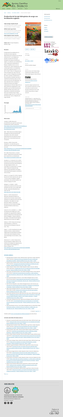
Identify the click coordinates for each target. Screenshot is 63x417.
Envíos (13, 8)
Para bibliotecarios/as (48, 20)
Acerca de (20, 8)
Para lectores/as (47, 16)
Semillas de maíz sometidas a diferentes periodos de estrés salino (23, 365)
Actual (3, 8)
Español (45, 29)
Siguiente (37, 311)
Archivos (8, 8)
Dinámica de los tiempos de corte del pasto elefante (27, 290)
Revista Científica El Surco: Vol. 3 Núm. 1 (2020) (26, 260)
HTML (33, 49)
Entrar (60, 0)
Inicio (5, 12)
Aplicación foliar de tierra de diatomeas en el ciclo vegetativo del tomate (25, 321)
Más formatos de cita (30, 108)
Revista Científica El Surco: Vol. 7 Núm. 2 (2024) (21, 343)
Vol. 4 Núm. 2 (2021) (15, 12)
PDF (27, 49)
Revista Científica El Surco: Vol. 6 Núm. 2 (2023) (16, 366)
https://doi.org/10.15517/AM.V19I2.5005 (12, 192)
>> (7, 373)
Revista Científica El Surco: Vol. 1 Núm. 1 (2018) (16, 291)
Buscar (26, 8)
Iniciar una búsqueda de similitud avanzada (20, 313)
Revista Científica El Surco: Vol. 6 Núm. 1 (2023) (16, 323)
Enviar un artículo (48, 36)
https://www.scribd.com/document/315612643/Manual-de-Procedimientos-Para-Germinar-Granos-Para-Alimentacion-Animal (15, 127)
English (45, 27)
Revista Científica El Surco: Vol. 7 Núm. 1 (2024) (20, 265)
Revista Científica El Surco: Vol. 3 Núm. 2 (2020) (20, 270)
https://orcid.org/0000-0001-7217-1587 (11, 33)
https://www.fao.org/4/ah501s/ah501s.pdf (12, 157)
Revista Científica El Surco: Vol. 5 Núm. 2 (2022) (21, 332)
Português (46, 31)
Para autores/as (47, 18)
